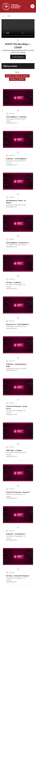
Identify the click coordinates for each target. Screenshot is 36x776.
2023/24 (25, 76)
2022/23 (13, 79)
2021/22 (21, 79)
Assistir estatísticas (18, 57)
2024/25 (17, 76)
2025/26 (9, 76)
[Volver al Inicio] (12, 6)
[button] (32, 6)
